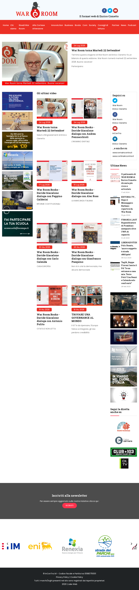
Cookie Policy (76, 577)
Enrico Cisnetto (120, 109)
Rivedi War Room (24, 27)
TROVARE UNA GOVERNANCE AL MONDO (83, 318)
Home (6, 25)
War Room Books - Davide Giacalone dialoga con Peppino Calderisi (49, 194)
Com (85, 25)
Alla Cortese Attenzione (38, 27)
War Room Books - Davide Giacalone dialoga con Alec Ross (85, 193)
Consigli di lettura (103, 27)
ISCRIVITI (69, 505)
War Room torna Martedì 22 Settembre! (96, 50)
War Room (117, 105)
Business (69, 25)
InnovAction (57, 25)
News (123, 25)
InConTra (117, 133)
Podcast (132, 25)
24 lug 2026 (79, 45)
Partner (115, 25)
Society (92, 25)
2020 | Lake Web (69, 584)
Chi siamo (13, 27)
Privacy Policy (62, 577)
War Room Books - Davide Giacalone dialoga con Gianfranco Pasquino (86, 256)
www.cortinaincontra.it (123, 156)
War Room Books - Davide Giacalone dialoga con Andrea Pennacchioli (84, 132)
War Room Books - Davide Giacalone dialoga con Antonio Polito (49, 319)
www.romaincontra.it (122, 152)
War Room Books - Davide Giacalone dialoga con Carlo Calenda (48, 256)
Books (78, 25)
